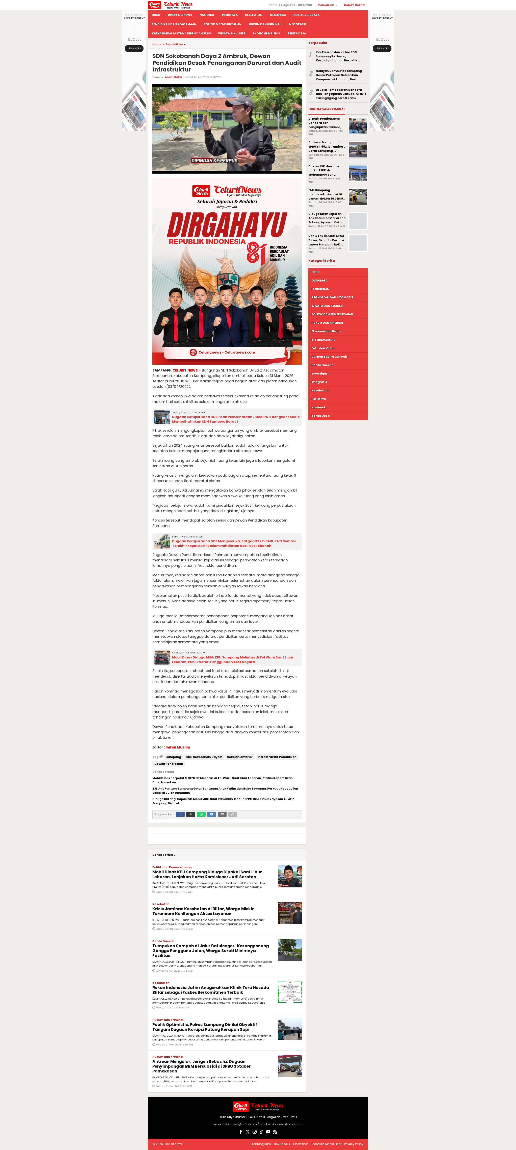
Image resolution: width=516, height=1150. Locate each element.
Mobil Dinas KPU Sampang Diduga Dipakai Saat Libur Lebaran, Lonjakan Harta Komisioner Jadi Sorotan (207, 874)
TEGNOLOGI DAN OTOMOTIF (332, 297)
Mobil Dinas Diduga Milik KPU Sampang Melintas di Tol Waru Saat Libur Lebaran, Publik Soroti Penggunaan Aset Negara (232, 659)
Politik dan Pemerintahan (172, 867)
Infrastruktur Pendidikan (277, 757)
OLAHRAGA (319, 280)
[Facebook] (180, 814)
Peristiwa (318, 399)
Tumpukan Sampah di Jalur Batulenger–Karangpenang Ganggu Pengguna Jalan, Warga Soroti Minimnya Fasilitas (210, 950)
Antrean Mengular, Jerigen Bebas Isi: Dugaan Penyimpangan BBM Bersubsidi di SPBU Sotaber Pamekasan (201, 1066)
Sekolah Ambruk (240, 757)
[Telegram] (211, 814)
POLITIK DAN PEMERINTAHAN (332, 314)
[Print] (222, 814)
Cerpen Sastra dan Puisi (329, 357)
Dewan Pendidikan (168, 764)
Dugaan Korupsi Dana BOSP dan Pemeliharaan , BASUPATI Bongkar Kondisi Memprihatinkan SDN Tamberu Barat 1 (236, 419)
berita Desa (320, 416)
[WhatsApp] (201, 814)
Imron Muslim (178, 747)
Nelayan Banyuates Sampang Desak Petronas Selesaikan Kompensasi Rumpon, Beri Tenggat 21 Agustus (339, 75)
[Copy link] (232, 814)
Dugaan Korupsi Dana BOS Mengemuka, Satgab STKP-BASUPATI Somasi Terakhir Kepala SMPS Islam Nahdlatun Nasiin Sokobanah (234, 543)
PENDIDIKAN (320, 289)
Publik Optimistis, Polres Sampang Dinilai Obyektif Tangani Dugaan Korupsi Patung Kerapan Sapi (204, 1027)
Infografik (319, 382)
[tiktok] (261, 1132)
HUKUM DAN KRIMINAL (327, 323)
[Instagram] (255, 1132)
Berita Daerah (163, 941)
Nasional (318, 407)
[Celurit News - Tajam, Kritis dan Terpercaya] (170, 5)
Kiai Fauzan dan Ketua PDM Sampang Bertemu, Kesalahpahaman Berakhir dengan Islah (337, 56)
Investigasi (319, 374)
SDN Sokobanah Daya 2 (204, 757)
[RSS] (275, 1132)
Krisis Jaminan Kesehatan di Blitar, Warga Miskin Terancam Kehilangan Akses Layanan (203, 911)
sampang (173, 757)
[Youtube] (268, 1132)
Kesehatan (161, 904)
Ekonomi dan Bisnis (326, 331)
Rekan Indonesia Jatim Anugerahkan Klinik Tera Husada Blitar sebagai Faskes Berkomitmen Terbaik (210, 990)
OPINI (315, 272)
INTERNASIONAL (323, 340)
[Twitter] (190, 814)
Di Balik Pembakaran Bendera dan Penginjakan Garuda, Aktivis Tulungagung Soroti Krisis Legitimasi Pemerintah (341, 94)
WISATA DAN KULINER (327, 306)
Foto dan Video (323, 348)
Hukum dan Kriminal (167, 1020)
